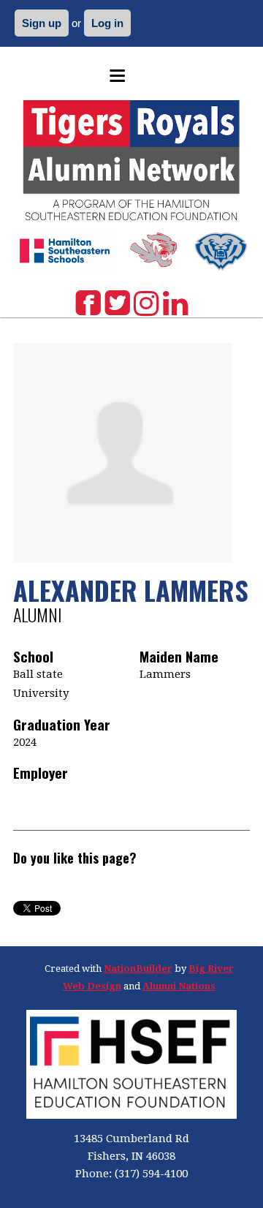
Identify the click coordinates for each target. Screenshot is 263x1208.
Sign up (41, 23)
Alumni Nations (179, 986)
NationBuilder (138, 968)
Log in (107, 23)
